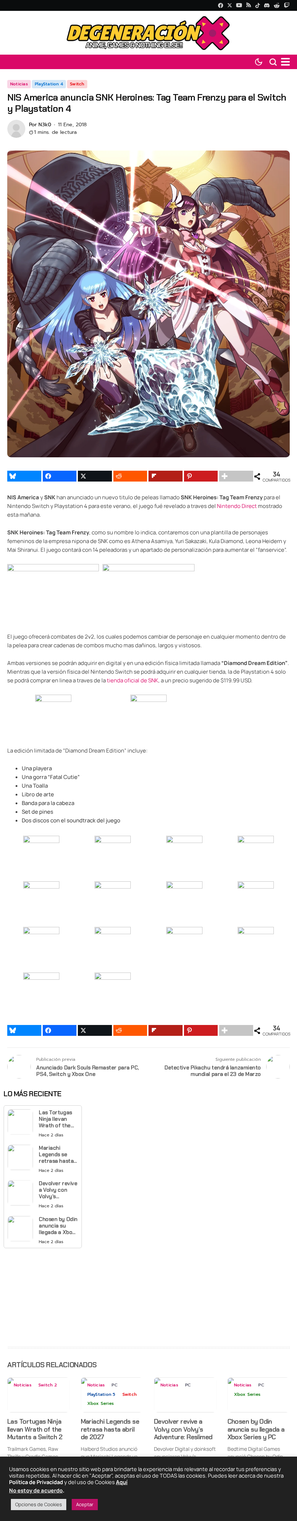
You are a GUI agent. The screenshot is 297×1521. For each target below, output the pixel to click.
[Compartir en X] (95, 476)
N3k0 (44, 125)
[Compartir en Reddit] (130, 476)
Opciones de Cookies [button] (38, 1504)
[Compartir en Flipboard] (165, 476)
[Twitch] (286, 5)
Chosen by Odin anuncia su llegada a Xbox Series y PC (58, 1226)
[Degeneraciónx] (148, 32)
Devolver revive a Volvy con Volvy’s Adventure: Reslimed (58, 1190)
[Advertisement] (43, 1295)
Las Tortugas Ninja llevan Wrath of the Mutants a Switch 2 (55, 1119)
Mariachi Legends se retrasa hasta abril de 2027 (56, 1154)
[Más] (236, 476)
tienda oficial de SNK (132, 680)
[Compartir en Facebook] (60, 476)
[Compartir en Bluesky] (24, 476)
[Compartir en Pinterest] (201, 476)
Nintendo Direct (237, 506)
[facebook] (220, 5)
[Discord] (266, 5)
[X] (229, 5)
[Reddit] (277, 5)
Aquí (121, 1482)
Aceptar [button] (84, 1504)
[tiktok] (257, 5)
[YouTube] (239, 5)
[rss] (248, 5)
